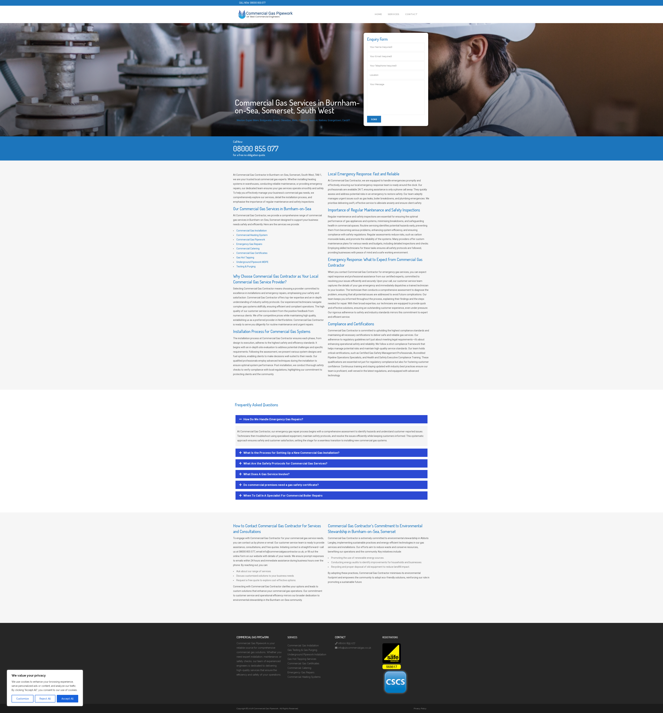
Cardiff (346, 120)
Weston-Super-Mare (248, 120)
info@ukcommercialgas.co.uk (354, 647)
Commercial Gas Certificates (251, 253)
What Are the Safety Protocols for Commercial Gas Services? (285, 463)
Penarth (303, 120)
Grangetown (334, 120)
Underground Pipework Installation (306, 654)
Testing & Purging (246, 266)
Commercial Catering (248, 248)
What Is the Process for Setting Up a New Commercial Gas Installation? (291, 452)
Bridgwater (266, 120)
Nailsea (323, 120)
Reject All (45, 698)
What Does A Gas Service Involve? (266, 474)
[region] (45, 688)
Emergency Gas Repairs (249, 244)
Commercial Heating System (252, 235)
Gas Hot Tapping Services (301, 659)
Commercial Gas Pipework (250, 239)
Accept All (67, 698)
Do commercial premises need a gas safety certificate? (281, 485)
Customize (22, 698)
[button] (331, 419)
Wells (295, 120)
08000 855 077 (258, 2)
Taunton (313, 120)
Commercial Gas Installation (251, 230)
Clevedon (286, 120)
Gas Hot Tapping (245, 257)
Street (276, 120)
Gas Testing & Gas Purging (302, 650)
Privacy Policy (420, 708)
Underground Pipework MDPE (252, 262)
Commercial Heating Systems (304, 677)
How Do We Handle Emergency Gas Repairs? (273, 419)
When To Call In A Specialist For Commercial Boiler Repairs (283, 495)
